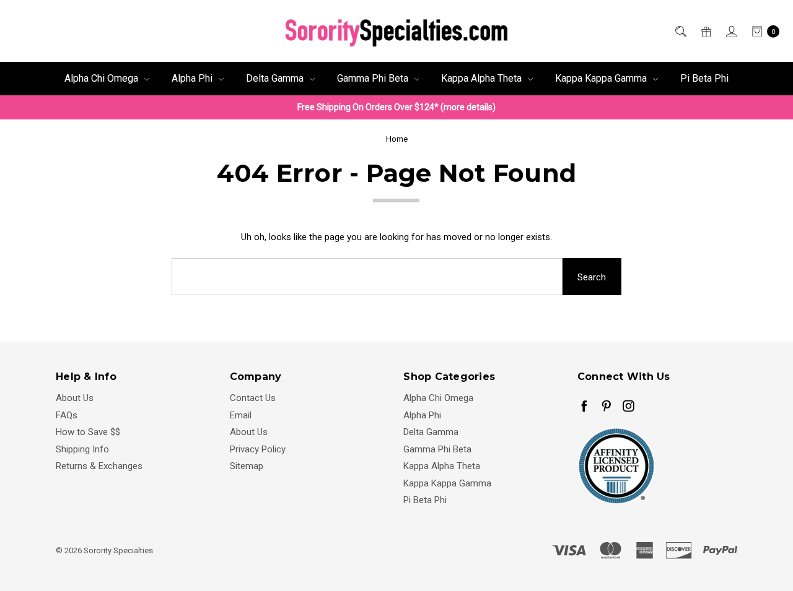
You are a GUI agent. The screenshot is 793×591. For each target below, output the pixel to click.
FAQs (66, 415)
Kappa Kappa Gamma (602, 78)
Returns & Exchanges (99, 466)
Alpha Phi (193, 78)
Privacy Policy (258, 449)
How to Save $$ (88, 432)
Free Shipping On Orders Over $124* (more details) (396, 107)
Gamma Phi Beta (374, 78)
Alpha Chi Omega (102, 78)
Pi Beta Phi (704, 78)
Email (241, 415)
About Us (75, 397)
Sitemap (246, 466)
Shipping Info (82, 449)
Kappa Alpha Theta (482, 78)
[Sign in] (730, 31)
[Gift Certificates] (705, 31)
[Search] (679, 31)
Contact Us (253, 397)
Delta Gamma (276, 78)
